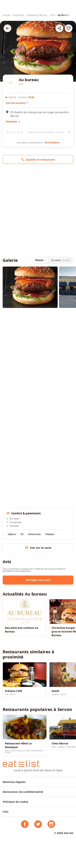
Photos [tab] (40, 260)
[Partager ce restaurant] (59, 28)
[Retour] (7, 28)
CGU (5, 811)
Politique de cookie (15, 801)
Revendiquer (52, 142)
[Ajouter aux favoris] (68, 28)
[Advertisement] (38, 210)
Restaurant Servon (37, 15)
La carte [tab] (60, 260)
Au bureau (18, 15)
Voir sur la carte (40, 547)
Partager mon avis (38, 580)
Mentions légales (14, 782)
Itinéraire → (13, 121)
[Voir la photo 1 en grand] (30, 287)
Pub (52, 15)
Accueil (6, 15)
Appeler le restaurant (40, 159)
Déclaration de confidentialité (23, 791)
